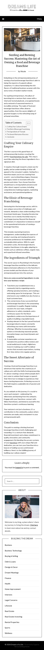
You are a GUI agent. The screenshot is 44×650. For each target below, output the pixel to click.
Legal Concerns (11, 600)
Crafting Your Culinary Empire (17, 127)
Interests (8, 595)
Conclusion (10, 137)
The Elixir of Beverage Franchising (18, 129)
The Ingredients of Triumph (16, 132)
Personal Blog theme (22, 647)
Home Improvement (13, 589)
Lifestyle (8, 606)
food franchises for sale (19, 157)
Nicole (23, 71)
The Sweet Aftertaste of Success (17, 134)
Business (8, 545)
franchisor (13, 443)
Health (7, 584)
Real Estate (9, 611)
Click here (34, 525)
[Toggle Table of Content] (27, 123)
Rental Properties (12, 622)
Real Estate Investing (13, 617)
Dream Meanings (12, 572)
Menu (39, 19)
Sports (7, 628)
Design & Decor (11, 567)
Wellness (8, 633)
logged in (19, 467)
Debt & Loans (10, 562)
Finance (8, 578)
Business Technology (13, 551)
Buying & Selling (11, 556)
